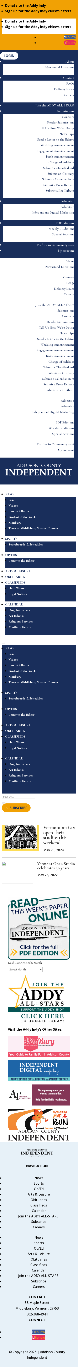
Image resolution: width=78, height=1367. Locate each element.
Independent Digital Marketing (53, 212)
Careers (69, 95)
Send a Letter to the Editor (55, 139)
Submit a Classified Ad (58, 168)
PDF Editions (65, 223)
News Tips (66, 134)
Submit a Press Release (58, 185)
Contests (68, 117)
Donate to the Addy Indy (25, 5)
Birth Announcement (60, 156)
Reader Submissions (60, 122)
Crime (13, 500)
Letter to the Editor (22, 561)
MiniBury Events (20, 627)
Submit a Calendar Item (58, 179)
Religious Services (21, 621)
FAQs (70, 83)
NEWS (9, 494)
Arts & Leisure (39, 1194)
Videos (13, 505)
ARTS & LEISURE (18, 571)
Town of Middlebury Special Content (33, 528)
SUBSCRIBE (18, 808)
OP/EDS (11, 555)
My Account (66, 250)
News (38, 1178)
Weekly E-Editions (61, 229)
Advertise (67, 201)
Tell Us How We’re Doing (56, 128)
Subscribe (38, 1221)
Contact (68, 78)
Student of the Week (22, 517)
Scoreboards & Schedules (26, 544)
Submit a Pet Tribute (60, 190)
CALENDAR (14, 604)
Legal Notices (18, 594)
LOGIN (9, 55)
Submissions (65, 111)
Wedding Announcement (57, 145)
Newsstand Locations (59, 67)
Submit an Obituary (61, 173)
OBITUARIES (15, 577)
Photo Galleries (19, 511)
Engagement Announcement (55, 151)
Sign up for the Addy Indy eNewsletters (38, 11)
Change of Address (61, 162)
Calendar (39, 1210)
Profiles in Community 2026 (55, 245)
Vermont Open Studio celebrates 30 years (56, 866)
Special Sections (63, 234)
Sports (39, 1183)
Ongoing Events (19, 610)
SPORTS (11, 539)
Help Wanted (17, 588)
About (70, 62)
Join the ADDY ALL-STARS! (55, 105)
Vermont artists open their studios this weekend (59, 835)
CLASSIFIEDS (15, 582)
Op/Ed (39, 1189)
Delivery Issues (64, 89)
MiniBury (15, 522)
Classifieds (38, 1205)
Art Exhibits (17, 616)
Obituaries (39, 1199)
